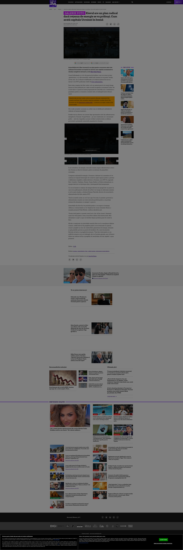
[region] (91, 542)
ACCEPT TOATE (163, 539)
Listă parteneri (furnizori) (83, 542)
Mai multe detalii (56, 539)
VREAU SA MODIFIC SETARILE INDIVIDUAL (163, 543)
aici (58, 543)
